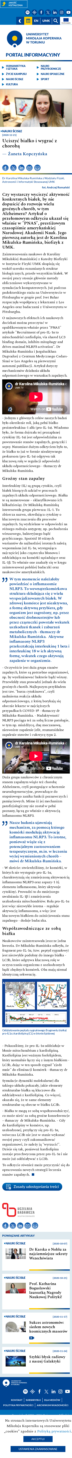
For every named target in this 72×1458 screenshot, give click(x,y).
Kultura (12, 84)
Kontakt (16, 1399)
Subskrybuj (33, 1399)
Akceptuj (38, 1439)
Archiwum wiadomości (52, 1405)
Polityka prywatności (18, 1405)
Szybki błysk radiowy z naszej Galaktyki (47, 1359)
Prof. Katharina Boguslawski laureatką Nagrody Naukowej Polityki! (45, 1290)
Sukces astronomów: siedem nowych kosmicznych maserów (48, 1327)
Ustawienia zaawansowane (38, 1449)
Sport (45, 79)
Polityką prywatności (54, 1431)
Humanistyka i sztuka (16, 67)
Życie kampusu (16, 74)
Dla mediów (52, 1399)
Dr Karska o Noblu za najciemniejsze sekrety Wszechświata (48, 1254)
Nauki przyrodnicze (51, 67)
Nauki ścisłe (14, 79)
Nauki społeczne (52, 74)
